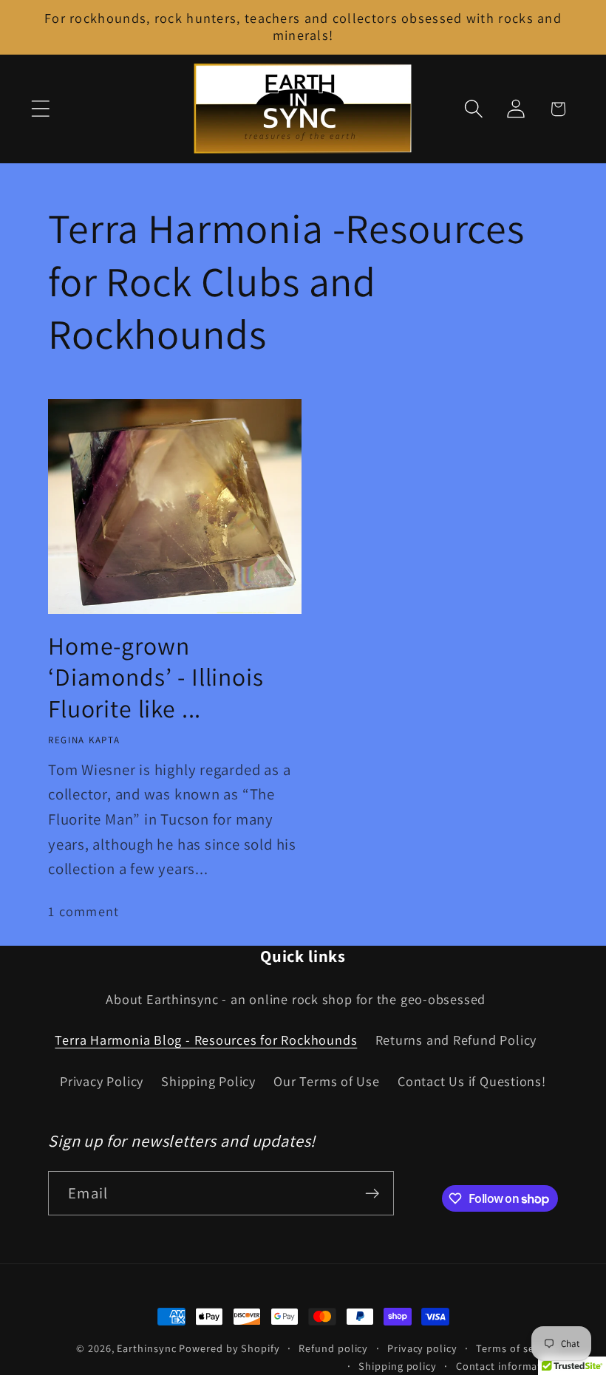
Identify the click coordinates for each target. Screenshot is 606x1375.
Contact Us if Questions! (472, 1081)
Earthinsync (146, 1348)
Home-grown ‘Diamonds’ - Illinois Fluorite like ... (156, 678)
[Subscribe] (372, 1193)
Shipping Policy (208, 1081)
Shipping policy (397, 1366)
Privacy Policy (101, 1081)
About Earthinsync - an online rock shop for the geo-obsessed (296, 999)
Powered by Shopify (229, 1348)
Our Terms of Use (326, 1081)
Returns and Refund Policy (456, 1039)
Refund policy (333, 1348)
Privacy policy (422, 1348)
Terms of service (517, 1348)
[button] (40, 109)
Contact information (507, 1366)
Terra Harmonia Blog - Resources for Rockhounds (206, 1039)
